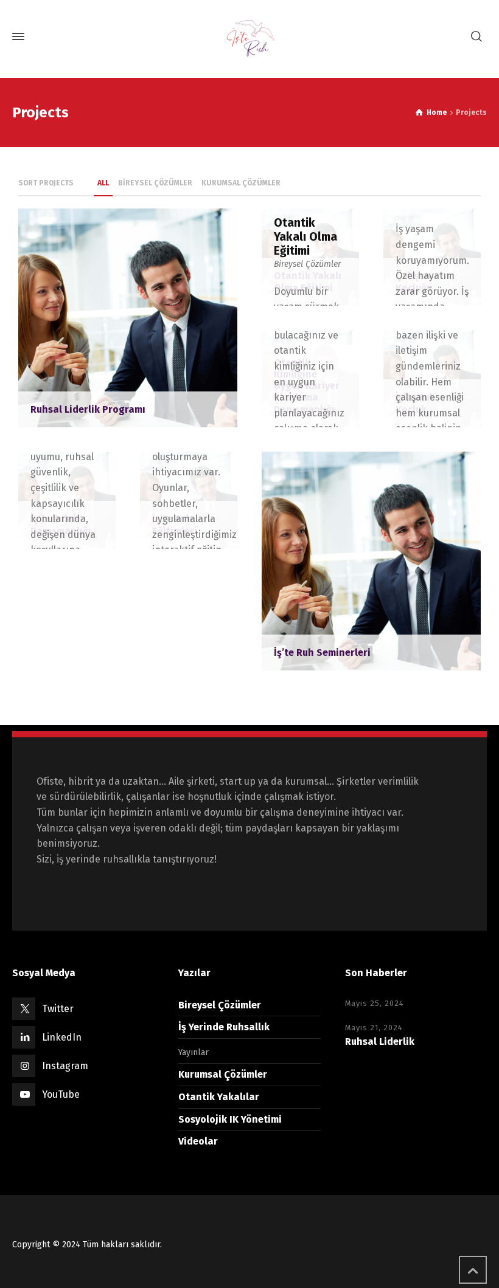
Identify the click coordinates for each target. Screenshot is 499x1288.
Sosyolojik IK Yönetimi (230, 1119)
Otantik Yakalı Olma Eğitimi (305, 237)
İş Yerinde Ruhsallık (224, 1027)
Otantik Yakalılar (218, 1097)
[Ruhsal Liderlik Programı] (127, 317)
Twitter (58, 1008)
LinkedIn (62, 1037)
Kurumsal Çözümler (222, 1074)
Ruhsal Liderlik (379, 1041)
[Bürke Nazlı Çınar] (249, 36)
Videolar (198, 1141)
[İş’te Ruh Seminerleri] (371, 560)
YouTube (61, 1094)
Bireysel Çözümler (307, 264)
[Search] (476, 36)
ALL (103, 183)
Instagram (65, 1066)
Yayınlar (193, 1052)
